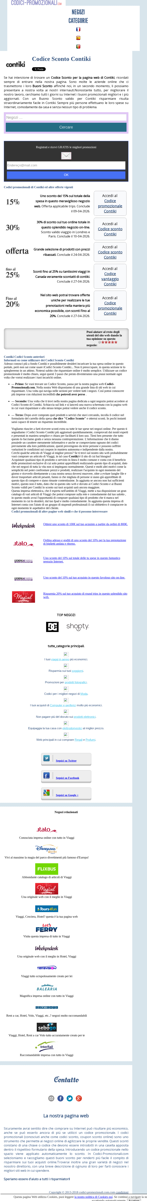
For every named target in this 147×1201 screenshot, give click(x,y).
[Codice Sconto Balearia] (46, 992)
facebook (61, 1098)
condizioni (122, 1192)
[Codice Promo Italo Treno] (46, 834)
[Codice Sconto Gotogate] (46, 1012)
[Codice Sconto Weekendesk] (46, 953)
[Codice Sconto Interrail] (46, 1051)
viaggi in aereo (60, 659)
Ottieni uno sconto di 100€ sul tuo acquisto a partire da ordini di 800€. (85, 524)
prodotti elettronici (85, 716)
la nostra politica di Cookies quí (93, 1197)
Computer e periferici (63, 705)
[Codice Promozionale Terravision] (46, 972)
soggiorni (77, 670)
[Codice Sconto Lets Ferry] (46, 932)
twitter (71, 1098)
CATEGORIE (78, 21)
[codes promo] (78, 29)
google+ (80, 1098)
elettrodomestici (72, 728)
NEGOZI (78, 12)
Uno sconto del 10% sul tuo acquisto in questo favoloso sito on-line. (84, 577)
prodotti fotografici (76, 682)
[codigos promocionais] (78, 47)
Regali (78, 739)
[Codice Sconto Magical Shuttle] (46, 893)
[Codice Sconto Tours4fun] (46, 913)
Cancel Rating (99, 342)
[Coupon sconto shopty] (77, 631)
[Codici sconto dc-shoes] (52, 631)
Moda (83, 693)
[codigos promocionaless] (78, 38)
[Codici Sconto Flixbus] (46, 873)
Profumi (90, 739)
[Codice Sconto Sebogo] (46, 1031)
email (52, 1098)
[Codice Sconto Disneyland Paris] (46, 854)
